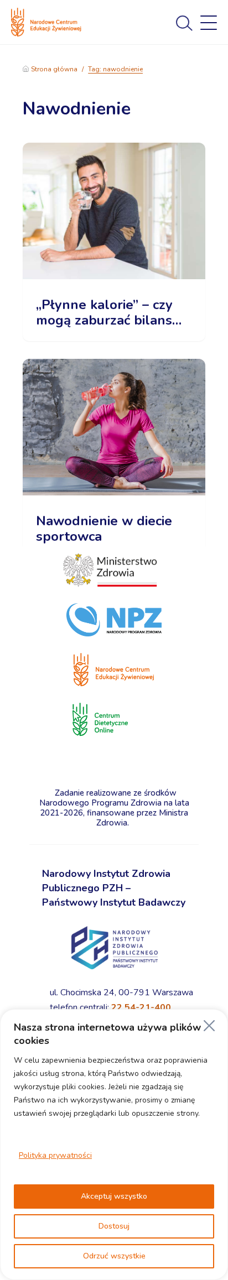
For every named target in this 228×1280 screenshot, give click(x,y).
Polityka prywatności (55, 1155)
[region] (114, 1144)
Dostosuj (114, 1226)
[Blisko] (209, 1025)
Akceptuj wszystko (114, 1196)
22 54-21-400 (141, 1007)
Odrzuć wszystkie (114, 1256)
